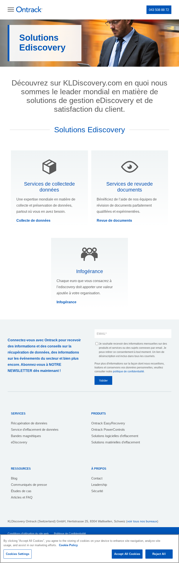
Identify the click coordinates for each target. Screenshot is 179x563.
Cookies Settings (17, 554)
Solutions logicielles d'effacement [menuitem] (114, 436)
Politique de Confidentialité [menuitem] (70, 533)
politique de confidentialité (128, 371)
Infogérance (66, 302)
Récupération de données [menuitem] (29, 423)
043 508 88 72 (159, 10)
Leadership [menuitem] (99, 484)
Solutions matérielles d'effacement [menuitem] (115, 442)
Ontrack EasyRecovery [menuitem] (108, 423)
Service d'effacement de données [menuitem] (35, 429)
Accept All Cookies (127, 554)
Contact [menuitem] (96, 478)
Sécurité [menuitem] (97, 491)
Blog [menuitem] (14, 478)
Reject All (158, 554)
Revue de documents (114, 220)
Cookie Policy (68, 545)
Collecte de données (33, 220)
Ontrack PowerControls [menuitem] (108, 429)
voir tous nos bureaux (142, 521)
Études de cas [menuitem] (21, 491)
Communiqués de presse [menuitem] (29, 484)
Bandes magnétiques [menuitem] (26, 436)
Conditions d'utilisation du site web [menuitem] (28, 533)
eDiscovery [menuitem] (19, 442)
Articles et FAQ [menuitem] (22, 497)
